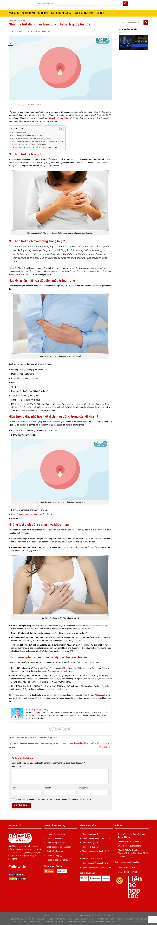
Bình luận (16, 767)
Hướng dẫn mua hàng (56, 834)
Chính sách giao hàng (56, 842)
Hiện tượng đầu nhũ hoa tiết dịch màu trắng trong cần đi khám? (37, 141)
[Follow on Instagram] (12, 875)
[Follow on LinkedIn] (20, 875)
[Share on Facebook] (51, 729)
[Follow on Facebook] (9, 875)
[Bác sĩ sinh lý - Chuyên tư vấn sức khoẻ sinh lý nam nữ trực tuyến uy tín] (21, 5)
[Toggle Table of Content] (60, 129)
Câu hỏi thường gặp (55, 855)
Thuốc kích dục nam (90, 847)
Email (48, 788)
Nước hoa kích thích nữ (92, 859)
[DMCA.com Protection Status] (17, 879)
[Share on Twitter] (56, 729)
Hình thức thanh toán (55, 838)
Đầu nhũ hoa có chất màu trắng (24, 514)
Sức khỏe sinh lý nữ (84, 13)
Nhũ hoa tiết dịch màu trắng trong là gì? (28, 135)
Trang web (83, 788)
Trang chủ (14, 13)
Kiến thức (88, 915)
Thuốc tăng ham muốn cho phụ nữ (96, 867)
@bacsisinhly (101, 695)
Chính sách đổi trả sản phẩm (59, 847)
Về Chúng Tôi (28, 13)
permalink (53, 738)
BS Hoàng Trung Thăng (42, 32)
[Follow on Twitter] (17, 875)
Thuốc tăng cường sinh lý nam (95, 863)
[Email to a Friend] (60, 729)
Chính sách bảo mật (55, 851)
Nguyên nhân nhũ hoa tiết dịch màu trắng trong (31, 138)
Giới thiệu (59, 915)
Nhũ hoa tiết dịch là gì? (21, 132)
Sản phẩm (43, 13)
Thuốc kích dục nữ (90, 842)
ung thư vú (92, 271)
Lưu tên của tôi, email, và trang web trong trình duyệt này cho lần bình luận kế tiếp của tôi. (53, 799)
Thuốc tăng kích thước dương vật (96, 838)
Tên (14, 788)
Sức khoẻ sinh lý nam (61, 13)
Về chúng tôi (99, 915)
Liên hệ (100, 13)
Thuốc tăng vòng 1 (90, 834)
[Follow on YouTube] (23, 875)
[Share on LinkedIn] (69, 729)
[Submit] (125, 3)
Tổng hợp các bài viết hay (57, 860)
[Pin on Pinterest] (65, 729)
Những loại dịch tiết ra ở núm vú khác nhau (29, 144)
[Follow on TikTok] (15, 875)
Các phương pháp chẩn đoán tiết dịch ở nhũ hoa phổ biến (35, 147)
